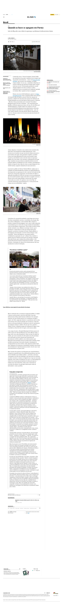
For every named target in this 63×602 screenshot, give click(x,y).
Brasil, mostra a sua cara (6, 88)
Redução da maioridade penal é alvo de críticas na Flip (7, 79)
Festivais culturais (26, 508)
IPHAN (29, 382)
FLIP (8, 508)
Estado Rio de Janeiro (33, 508)
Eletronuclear (17, 508)
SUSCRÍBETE (52, 14)
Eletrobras (21, 508)
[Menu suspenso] (4, 17)
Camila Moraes (11, 38)
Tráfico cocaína (12, 508)
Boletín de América (7, 571)
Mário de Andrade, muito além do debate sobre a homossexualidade (7, 84)
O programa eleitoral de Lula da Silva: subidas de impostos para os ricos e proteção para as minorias (53, 87)
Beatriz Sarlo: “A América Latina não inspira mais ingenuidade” (6, 92)
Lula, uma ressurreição (53, 84)
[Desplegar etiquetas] (39, 508)
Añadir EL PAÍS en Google (36, 41)
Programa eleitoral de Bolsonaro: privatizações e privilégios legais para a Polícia (53, 91)
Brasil (5, 22)
